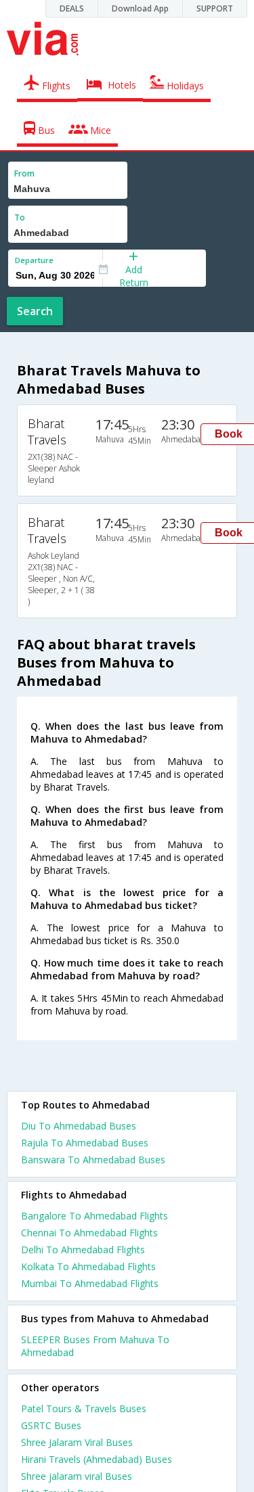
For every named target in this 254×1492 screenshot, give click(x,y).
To (19, 217)
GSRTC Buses (51, 1425)
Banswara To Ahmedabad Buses (93, 1159)
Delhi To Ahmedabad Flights (83, 1249)
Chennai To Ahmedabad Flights (89, 1232)
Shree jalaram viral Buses (76, 1476)
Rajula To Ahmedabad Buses (84, 1142)
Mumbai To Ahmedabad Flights (89, 1283)
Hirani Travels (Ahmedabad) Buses (96, 1459)
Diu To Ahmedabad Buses (78, 1125)
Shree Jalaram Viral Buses (77, 1442)
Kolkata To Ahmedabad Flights (88, 1266)
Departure (34, 260)
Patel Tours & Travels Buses (83, 1408)
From (24, 173)
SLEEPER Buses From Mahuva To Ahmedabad (95, 1346)
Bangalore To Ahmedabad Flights (94, 1215)
